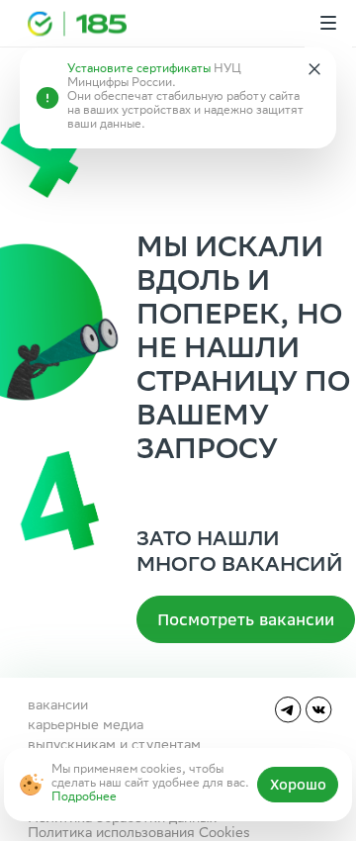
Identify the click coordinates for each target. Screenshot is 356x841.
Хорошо (298, 785)
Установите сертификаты (139, 69)
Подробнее (84, 798)
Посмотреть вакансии (245, 619)
